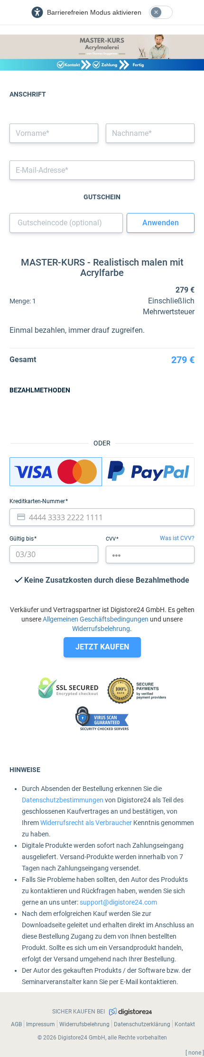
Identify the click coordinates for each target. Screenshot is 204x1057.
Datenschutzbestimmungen (62, 800)
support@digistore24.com (118, 902)
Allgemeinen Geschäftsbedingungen (95, 619)
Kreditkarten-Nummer (37, 501)
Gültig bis (22, 538)
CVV (111, 539)
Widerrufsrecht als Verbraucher (86, 822)
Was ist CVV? (177, 538)
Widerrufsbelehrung (101, 628)
